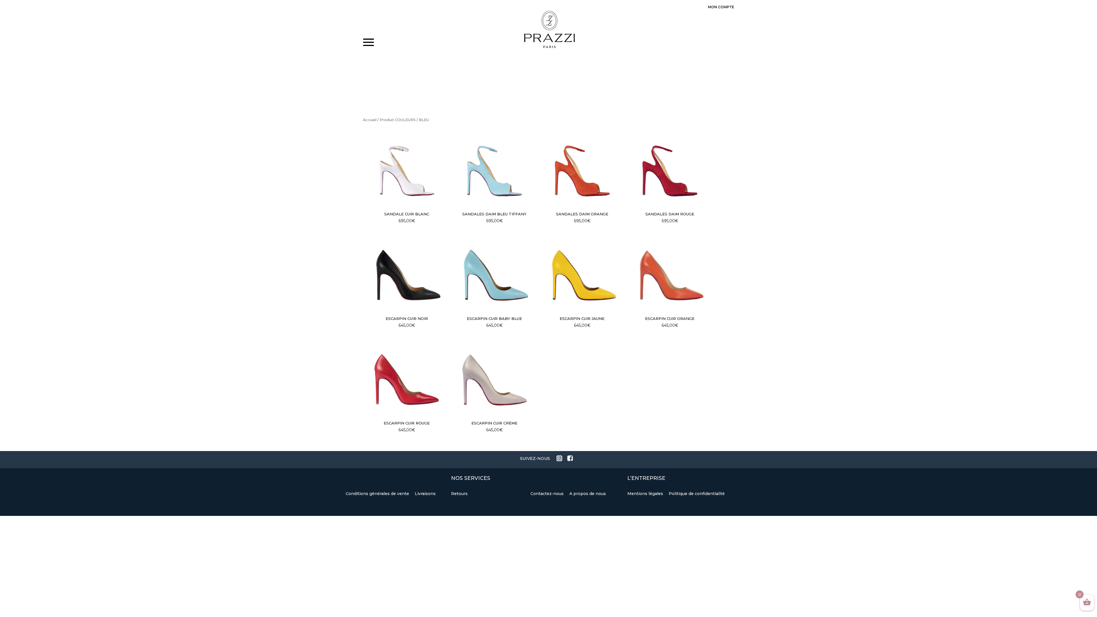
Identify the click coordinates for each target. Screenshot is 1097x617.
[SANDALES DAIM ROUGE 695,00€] (670, 171)
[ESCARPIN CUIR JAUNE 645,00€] (582, 275)
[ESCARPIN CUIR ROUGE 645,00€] (407, 380)
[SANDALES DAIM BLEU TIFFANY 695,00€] (494, 171)
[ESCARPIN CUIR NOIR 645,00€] (407, 275)
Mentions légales (645, 493)
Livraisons (425, 493)
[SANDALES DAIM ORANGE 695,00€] (582, 171)
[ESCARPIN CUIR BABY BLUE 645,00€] (494, 275)
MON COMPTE (721, 7)
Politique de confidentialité (697, 493)
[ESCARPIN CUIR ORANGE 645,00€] (670, 275)
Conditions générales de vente (378, 493)
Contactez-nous (548, 493)
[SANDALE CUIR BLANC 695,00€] (407, 171)
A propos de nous (587, 493)
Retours (459, 493)
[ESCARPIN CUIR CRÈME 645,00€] (494, 380)
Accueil (370, 120)
